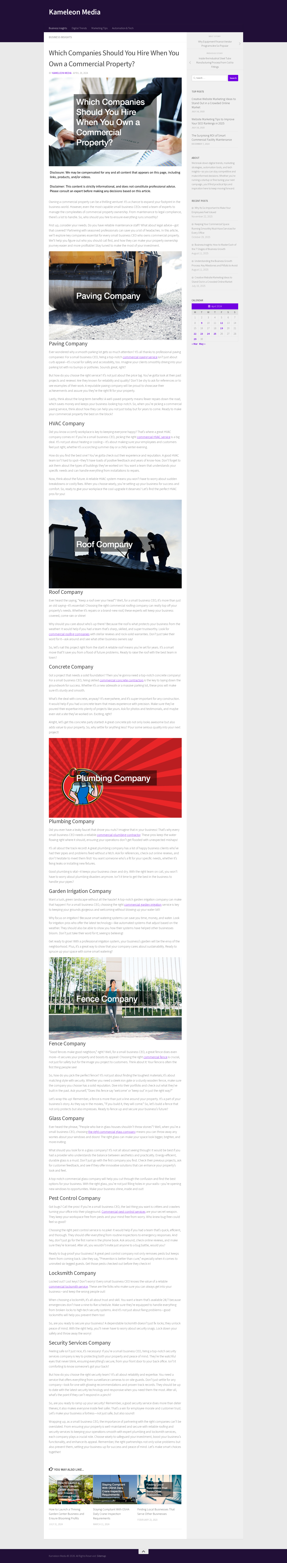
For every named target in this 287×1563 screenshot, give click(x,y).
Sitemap (101, 1556)
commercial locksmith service (68, 1286)
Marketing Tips (99, 28)
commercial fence (155, 1057)
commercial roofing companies (69, 634)
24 (208, 333)
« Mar (195, 343)
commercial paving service (140, 357)
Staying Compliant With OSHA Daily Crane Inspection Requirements (111, 1513)
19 (221, 328)
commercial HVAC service (153, 437)
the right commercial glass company (112, 1132)
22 (195, 333)
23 (201, 333)
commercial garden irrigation (143, 905)
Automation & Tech (123, 28)
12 (221, 322)
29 (195, 339)
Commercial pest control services (123, 1212)
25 (215, 333)
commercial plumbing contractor (118, 835)
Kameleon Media (74, 11)
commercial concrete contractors (122, 680)
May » (202, 343)
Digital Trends (79, 28)
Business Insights (58, 28)
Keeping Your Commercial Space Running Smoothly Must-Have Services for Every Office (214, 228)
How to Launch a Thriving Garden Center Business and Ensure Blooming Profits (66, 1513)
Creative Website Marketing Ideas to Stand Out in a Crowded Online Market (214, 103)
